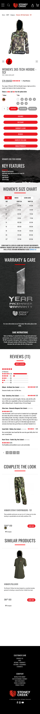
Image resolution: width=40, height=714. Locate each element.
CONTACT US (33, 249)
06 (18, 99)
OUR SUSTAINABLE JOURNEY (19, 679)
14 (34, 99)
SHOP (7, 15)
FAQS (19, 660)
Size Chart (20, 122)
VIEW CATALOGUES (20, 681)
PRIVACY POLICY (19, 685)
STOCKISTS (20, 666)
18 (22, 103)
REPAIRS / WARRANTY (19, 662)
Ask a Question (23, 108)
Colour (4, 95)
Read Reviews (26, 81)
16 (18, 103)
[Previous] (4, 571)
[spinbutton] (4, 108)
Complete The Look (20, 140)
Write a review (20, 364)
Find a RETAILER (32, 108)
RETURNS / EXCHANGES (20, 664)
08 (22, 99)
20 (26, 103)
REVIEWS (20, 134)
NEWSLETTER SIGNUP (19, 677)
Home (3, 15)
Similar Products (20, 146)
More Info (31, 526)
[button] (8, 108)
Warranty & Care (20, 128)
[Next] (36, 571)
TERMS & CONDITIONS (19, 683)
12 (30, 99)
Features (20, 116)
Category (12, 15)
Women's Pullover (11, 584)
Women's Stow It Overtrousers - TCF (18, 510)
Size (18, 95)
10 (26, 99)
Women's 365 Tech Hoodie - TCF (24, 15)
